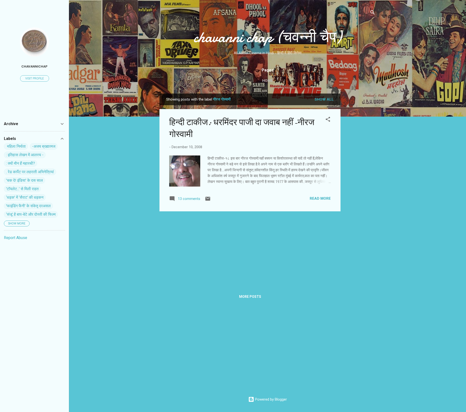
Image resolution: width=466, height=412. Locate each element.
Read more (320, 198)
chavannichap (34, 66)
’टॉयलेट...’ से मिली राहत (22, 189)
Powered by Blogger (270, 399)
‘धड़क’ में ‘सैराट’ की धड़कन (24, 197)
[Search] (372, 13)
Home (267, 80)
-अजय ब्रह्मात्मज (43, 146)
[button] (328, 120)
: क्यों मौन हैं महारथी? (20, 163)
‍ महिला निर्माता (16, 146)
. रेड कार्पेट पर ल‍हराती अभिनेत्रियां (30, 172)
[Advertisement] (359, 166)
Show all (324, 99)
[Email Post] (208, 200)
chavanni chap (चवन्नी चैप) (267, 37)
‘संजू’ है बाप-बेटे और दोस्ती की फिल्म (31, 214)
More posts (250, 297)
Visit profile (34, 78)
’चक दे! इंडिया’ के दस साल (24, 180)
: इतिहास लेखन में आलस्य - (24, 155)
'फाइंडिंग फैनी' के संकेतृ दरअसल (28, 206)
